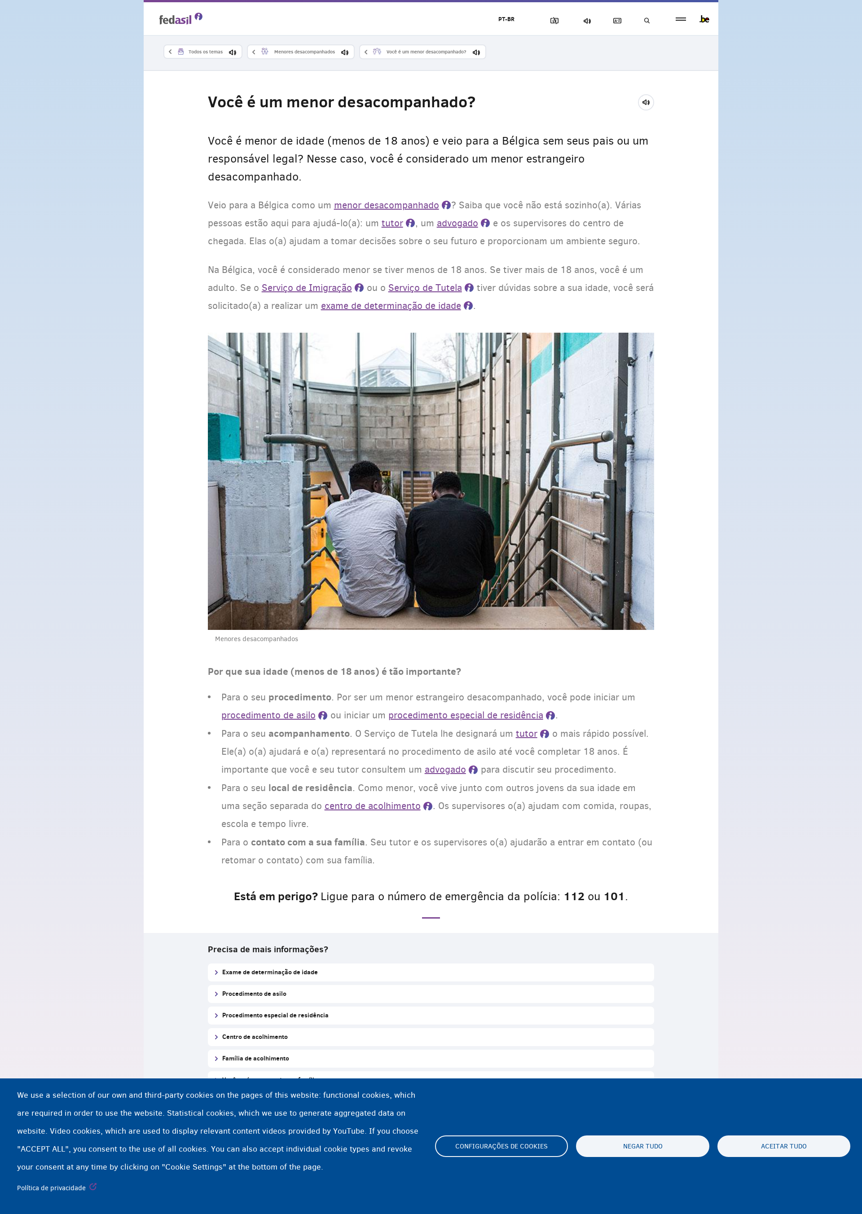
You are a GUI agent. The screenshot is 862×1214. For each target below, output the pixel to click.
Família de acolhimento (255, 1058)
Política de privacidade (51, 1187)
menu (681, 19)
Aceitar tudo (784, 1146)
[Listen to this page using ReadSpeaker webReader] (649, 101)
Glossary (615, 21)
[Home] (180, 18)
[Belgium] (704, 19)
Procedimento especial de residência (275, 1015)
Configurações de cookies (501, 1146)
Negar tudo (643, 1146)
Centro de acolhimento (255, 1036)
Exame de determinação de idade (270, 972)
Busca (646, 21)
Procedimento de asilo (254, 993)
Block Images (552, 21)
